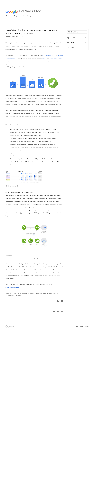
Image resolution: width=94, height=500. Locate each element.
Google (76, 326)
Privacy (82, 326)
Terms (86, 326)
